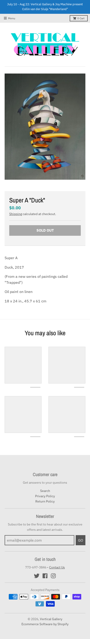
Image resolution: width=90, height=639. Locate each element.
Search (45, 491)
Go (80, 540)
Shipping (15, 214)
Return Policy (45, 501)
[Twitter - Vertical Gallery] (36, 576)
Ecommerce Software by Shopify (45, 624)
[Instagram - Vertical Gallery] (53, 576)
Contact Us (57, 567)
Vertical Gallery (51, 619)
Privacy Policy (45, 496)
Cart (80, 18)
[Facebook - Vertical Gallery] (45, 576)
